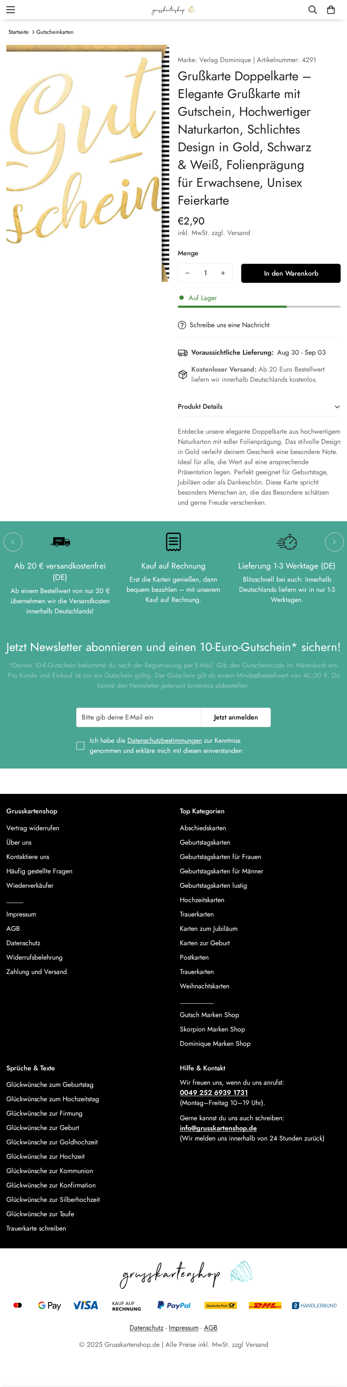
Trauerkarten (197, 914)
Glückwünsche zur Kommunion (49, 1171)
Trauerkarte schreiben (36, 1228)
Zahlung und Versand (36, 972)
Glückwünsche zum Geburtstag (50, 1084)
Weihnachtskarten (204, 986)
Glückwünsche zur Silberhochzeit (53, 1199)
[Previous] (12, 541)
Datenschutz (23, 943)
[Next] (334, 541)
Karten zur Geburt (205, 943)
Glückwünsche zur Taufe (40, 1214)
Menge (188, 253)
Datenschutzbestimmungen (164, 740)
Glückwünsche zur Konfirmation (51, 1185)
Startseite (18, 32)
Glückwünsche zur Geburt (42, 1128)
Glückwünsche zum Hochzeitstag (52, 1099)
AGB (13, 928)
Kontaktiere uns (27, 857)
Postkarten (194, 957)
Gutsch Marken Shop (209, 1015)
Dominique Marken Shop (215, 1043)
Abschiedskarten (203, 828)
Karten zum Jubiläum (208, 928)
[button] (331, 9)
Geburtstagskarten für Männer (221, 871)
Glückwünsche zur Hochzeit (45, 1156)
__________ (197, 1000)
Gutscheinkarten (55, 32)
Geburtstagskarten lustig (213, 885)
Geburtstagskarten (205, 842)
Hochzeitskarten (202, 900)
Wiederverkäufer (29, 885)
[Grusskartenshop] (173, 9)
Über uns (18, 842)
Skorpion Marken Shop (212, 1029)
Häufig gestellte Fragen (39, 871)
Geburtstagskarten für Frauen (220, 857)
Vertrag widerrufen (32, 828)
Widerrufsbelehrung (34, 957)
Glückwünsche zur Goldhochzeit (52, 1142)
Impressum (21, 914)
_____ (14, 900)
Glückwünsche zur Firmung (44, 1113)
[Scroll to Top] (330, 1341)
